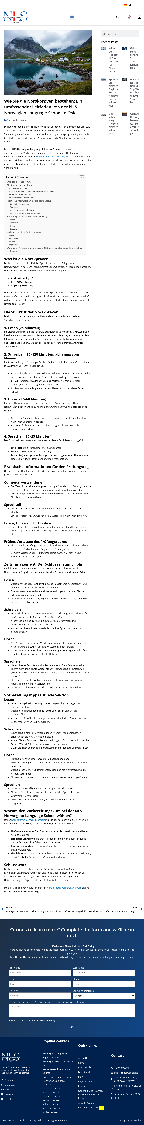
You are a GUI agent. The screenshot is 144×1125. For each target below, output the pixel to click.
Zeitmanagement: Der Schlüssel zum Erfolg (27, 216)
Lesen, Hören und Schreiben (22, 210)
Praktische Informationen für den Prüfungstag (29, 200)
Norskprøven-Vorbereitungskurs (53, 156)
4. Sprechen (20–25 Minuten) (22, 197)
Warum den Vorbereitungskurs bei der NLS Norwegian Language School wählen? (45, 248)
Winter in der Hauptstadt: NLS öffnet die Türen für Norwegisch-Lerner (116, 60)
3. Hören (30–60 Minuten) (20, 194)
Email (11, 979)
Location (13, 990)
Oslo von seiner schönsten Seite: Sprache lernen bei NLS (136, 58)
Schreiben (14, 222)
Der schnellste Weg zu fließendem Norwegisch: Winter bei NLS (116, 123)
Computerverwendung (19, 204)
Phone (76, 979)
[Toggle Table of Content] (80, 177)
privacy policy (47, 1020)
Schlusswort (12, 251)
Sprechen (14, 229)
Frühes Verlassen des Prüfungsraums (25, 213)
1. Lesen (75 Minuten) (19, 188)
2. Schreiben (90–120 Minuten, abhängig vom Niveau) (32, 191)
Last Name (78, 967)
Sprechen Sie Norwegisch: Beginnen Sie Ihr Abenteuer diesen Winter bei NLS (116, 92)
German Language (16, 120)
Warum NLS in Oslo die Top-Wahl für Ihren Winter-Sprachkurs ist (137, 91)
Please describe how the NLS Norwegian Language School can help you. (46, 1002)
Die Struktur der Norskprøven (21, 185)
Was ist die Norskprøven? (19, 181)
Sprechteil (14, 207)
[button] (72, 17)
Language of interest (83, 990)
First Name (14, 967)
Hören (12, 226)
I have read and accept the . (33, 1020)
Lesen (12, 219)
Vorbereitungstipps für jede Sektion (24, 232)
